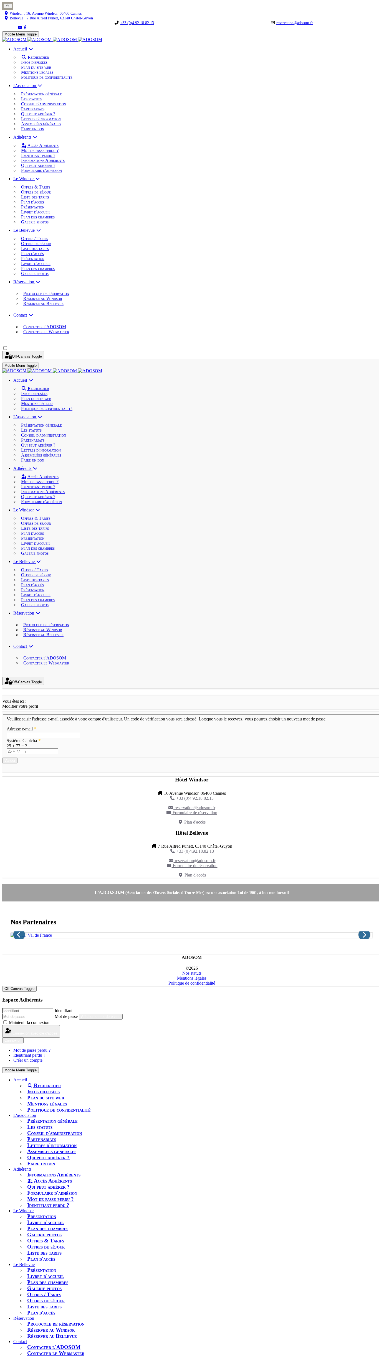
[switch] (5, 348)
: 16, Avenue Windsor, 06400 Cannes (46, 13)
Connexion (12, 1040)
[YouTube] (19, 27)
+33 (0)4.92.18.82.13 (137, 23)
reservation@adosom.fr (294, 23)
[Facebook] (24, 27)
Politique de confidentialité (191, 983)
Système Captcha (24, 740)
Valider (9, 760)
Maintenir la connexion (29, 1022)
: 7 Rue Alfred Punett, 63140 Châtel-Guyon (51, 18)
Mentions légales (191, 978)
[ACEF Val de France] (192, 935)
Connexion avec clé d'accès (34, 1033)
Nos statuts (191, 973)
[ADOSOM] (52, 39)
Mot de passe (66, 1016)
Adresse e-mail (22, 729)
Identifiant (63, 1010)
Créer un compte (27, 1060)
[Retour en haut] (7, 6)
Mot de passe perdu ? (31, 1050)
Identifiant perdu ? (29, 1055)
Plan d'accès (194, 822)
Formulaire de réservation (194, 812)
